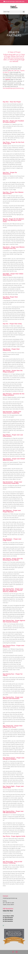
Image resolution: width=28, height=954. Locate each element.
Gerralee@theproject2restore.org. (13, 88)
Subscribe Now (8, 911)
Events (7, 79)
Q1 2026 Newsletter (8, 917)
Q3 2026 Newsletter (8, 921)
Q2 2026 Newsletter (8, 919)
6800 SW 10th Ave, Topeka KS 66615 (13, 71)
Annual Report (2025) (8, 916)
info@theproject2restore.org (10, 898)
